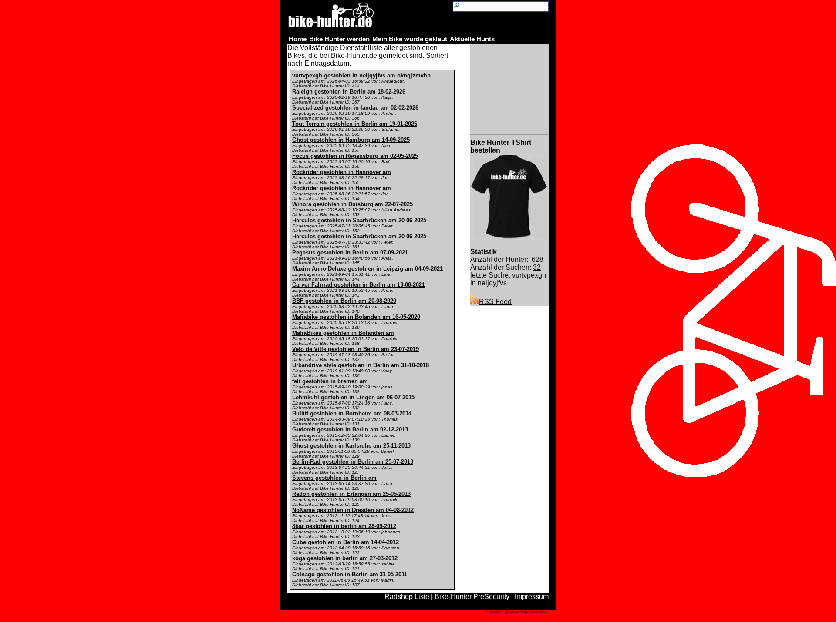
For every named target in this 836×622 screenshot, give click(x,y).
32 (537, 267)
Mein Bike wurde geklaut (409, 39)
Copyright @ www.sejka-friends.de (517, 612)
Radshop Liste (406, 596)
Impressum (532, 596)
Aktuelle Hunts (472, 39)
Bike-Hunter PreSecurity (472, 596)
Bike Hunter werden (339, 39)
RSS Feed (495, 301)
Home (298, 39)
